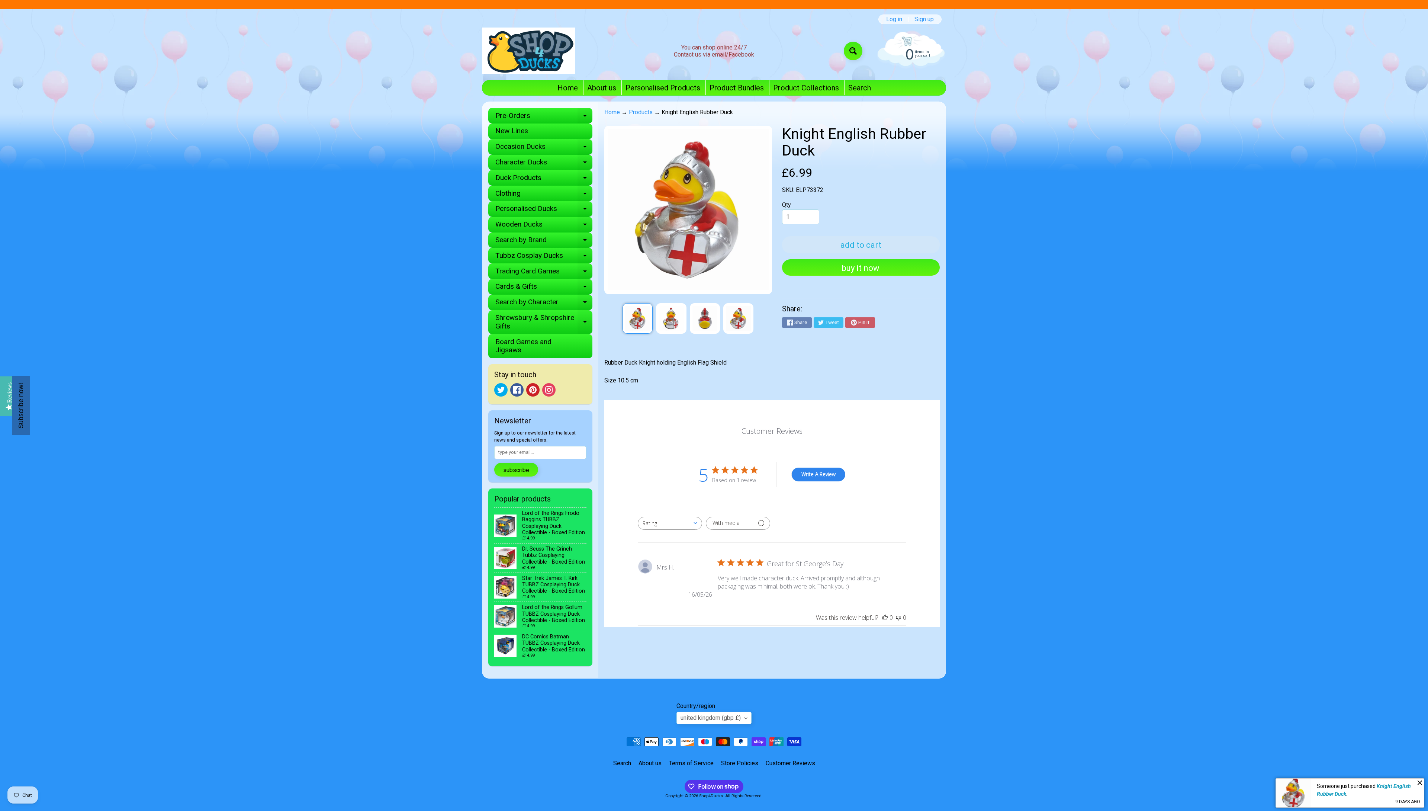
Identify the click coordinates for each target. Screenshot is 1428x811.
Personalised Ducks (543, 210)
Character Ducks (543, 164)
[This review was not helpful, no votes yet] (898, 617)
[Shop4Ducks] (528, 51)
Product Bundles (737, 87)
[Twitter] (501, 390)
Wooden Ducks (543, 226)
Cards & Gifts (543, 288)
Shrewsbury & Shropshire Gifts (543, 322)
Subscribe (516, 470)
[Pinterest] (533, 390)
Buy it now (860, 268)
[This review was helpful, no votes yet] (885, 617)
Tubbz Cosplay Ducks (543, 257)
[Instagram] (549, 390)
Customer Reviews (790, 763)
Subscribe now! (21, 406)
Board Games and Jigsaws (523, 346)
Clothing (543, 195)
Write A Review (818, 474)
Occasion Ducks (543, 148)
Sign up (924, 19)
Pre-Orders (543, 117)
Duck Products (543, 179)
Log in (894, 19)
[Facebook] (517, 390)
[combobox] (670, 523)
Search (859, 87)
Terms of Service (691, 763)
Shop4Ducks (711, 796)
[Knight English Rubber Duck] (638, 318)
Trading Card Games (543, 273)
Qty (786, 204)
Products (641, 112)
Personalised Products (662, 87)
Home (567, 87)
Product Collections (806, 87)
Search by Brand (543, 241)
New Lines (511, 130)
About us (601, 87)
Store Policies (739, 763)
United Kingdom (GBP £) (711, 717)
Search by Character (543, 304)
